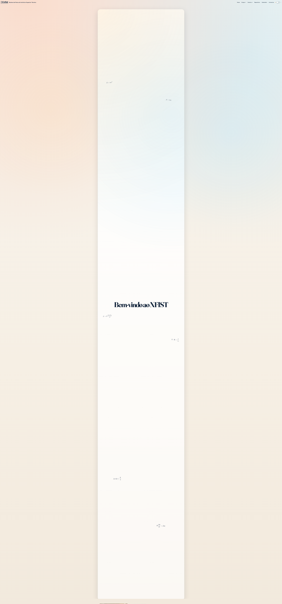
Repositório (257, 2)
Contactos (271, 2)
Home (238, 2)
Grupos (243, 2)
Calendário (264, 2)
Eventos (250, 2)
